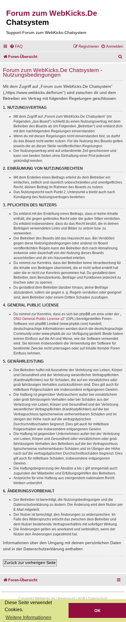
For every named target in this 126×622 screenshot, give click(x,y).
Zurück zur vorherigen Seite (30, 562)
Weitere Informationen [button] (28, 617)
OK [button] (97, 610)
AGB (81, 599)
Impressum (66, 599)
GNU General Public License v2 (38, 319)
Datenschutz (98, 599)
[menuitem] (16, 46)
